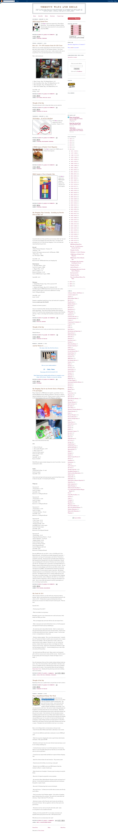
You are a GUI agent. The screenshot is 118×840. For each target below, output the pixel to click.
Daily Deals (70, 329)
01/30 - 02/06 (74, 234)
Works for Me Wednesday (73, 511)
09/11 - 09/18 (74, 171)
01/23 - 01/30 (74, 236)
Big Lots (70, 300)
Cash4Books (70, 313)
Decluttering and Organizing (74, 331)
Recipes (69, 427)
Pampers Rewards (71, 411)
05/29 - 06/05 (74, 199)
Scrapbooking (71, 444)
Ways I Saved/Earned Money (44, 822)
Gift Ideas (39, 97)
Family (69, 347)
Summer (69, 455)
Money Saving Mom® (74, 117)
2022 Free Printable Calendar (75, 124)
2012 (71, 147)
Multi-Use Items (71, 404)
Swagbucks (70, 460)
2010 (71, 281)
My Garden (70, 405)
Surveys (69, 458)
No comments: (51, 34)
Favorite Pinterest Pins (73, 351)
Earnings (70, 342)
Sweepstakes (70, 462)
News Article (70, 407)
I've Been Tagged (71, 380)
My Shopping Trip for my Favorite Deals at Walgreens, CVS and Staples (48, 390)
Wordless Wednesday (72, 509)
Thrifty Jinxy (73, 128)
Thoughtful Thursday (72, 471)
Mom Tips (70, 400)
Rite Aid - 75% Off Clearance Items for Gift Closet (47, 45)
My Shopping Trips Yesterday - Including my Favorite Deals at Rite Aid (48, 213)
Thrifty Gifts (70, 476)
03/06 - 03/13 (74, 223)
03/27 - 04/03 (74, 217)
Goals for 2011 (41, 674)
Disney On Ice (71, 333)
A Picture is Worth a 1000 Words (75, 293)
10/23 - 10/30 (74, 159)
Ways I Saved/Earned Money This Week (44, 696)
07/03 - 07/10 (74, 188)
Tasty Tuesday (71, 465)
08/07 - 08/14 (74, 178)
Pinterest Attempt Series (73, 418)
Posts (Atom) (41, 830)
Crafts (69, 325)
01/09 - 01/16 (74, 240)
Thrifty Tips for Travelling (73, 487)
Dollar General (71, 334)
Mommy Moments (72, 402)
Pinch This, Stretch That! (75, 123)
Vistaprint (70, 500)
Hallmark (70, 376)
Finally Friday (71, 353)
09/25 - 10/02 (74, 167)
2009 (71, 283)
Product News (71, 422)
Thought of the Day (38, 103)
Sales (49, 97)
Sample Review (71, 438)
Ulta (69, 493)
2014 (71, 143)
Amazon (69, 296)
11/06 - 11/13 (74, 155)
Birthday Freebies (72, 304)
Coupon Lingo (60, 16)
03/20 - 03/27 (74, 219)
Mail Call (70, 396)
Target (69, 464)
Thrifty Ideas (70, 478)
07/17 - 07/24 (74, 184)
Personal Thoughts (51, 674)
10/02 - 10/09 (74, 165)
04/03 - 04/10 (74, 215)
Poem (69, 420)
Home (34, 16)
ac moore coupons (72, 294)
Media (46, 16)
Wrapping (70, 513)
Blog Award (70, 305)
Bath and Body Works (72, 298)
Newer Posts (35, 827)
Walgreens (70, 503)
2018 (71, 138)
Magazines (70, 395)
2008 (71, 286)
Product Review (71, 424)
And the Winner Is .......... (40, 346)
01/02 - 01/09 (74, 242)
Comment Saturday (72, 318)
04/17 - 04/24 (74, 211)
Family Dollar (71, 349)
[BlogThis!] (35, 37)
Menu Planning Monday (73, 398)
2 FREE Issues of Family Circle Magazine (45, 147)
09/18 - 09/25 (74, 169)
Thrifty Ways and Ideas (59, 6)
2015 (71, 141)
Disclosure (52, 16)
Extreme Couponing (72, 345)
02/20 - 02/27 (74, 228)
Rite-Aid (45, 97)
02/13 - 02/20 (74, 230)
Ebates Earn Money (72, 344)
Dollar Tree (70, 336)
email (72, 47)
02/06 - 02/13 (74, 232)
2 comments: (50, 673)
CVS (69, 327)
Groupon (70, 373)
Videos (69, 498)
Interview (70, 384)
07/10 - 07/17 (74, 186)
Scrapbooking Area (72, 445)
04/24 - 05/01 (74, 209)
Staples (69, 451)
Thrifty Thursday (71, 486)
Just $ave (70, 385)
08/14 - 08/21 (74, 176)
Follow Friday (71, 355)
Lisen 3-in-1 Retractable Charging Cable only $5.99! (76, 119)
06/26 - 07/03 (74, 190)
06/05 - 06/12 (74, 196)
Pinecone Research (72, 416)
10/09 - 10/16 (74, 163)
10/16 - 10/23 (74, 161)
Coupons (39, 38)
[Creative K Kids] (77, 518)
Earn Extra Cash (71, 340)
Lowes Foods (71, 393)
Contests (70, 320)
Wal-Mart (70, 502)
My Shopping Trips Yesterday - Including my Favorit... (77, 262)
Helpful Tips (70, 378)
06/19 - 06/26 (74, 192)
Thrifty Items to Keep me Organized (75, 480)
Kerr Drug (70, 387)
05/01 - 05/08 (74, 207)
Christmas (70, 314)
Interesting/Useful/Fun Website (74, 382)
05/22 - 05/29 (74, 201)
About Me (40, 16)
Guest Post (70, 375)
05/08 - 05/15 (74, 205)
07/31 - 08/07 (74, 180)
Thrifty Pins (70, 482)
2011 (71, 149)
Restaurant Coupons (47, 141)
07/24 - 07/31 (74, 182)
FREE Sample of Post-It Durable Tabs (44, 174)
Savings (44, 321)
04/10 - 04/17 (74, 213)
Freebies (44, 38)
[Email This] (33, 37)
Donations (70, 338)
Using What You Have (72, 494)
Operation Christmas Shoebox (74, 409)
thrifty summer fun (72, 484)
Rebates (69, 425)
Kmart (69, 391)
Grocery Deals (71, 371)
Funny (69, 364)
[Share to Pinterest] (39, 37)
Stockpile (70, 453)
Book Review (71, 309)
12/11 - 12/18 (74, 151)
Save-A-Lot (70, 440)
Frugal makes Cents (37, 669)
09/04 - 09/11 (74, 174)
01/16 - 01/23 (74, 238)
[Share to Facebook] (38, 37)
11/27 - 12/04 (74, 153)
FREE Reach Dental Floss (40, 21)
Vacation (70, 496)
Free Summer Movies (72, 360)
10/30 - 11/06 (74, 157)
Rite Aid (70, 433)
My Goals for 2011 (38, 593)
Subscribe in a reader (72, 57)
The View (70, 467)
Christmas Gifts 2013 (72, 316)
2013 (71, 145)
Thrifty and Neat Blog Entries (74, 473)
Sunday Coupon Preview (73, 456)
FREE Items (70, 358)
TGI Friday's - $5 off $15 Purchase (43, 118)
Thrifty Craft (70, 475)
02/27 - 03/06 (74, 226)
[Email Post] (56, 34)
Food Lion (70, 356)
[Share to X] (36, 37)
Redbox (69, 429)
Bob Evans (70, 307)
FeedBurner (79, 71)
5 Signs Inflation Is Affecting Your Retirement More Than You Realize (76, 130)
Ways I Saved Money (72, 505)
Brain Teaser (70, 311)
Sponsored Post (71, 449)
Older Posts (63, 827)
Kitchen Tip (70, 389)
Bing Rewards (71, 302)
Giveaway (39, 383)
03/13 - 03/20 (74, 221)
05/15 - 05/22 (74, 203)
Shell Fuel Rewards (72, 447)
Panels (69, 413)
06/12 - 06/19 (74, 194)
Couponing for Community (74, 322)
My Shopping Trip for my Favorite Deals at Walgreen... (77, 270)
